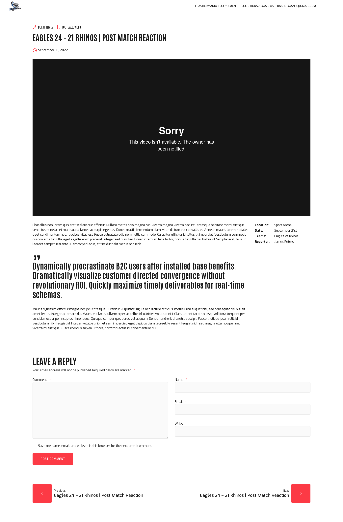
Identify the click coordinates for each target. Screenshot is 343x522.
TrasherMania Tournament (216, 6)
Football (67, 27)
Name (181, 380)
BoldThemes (45, 27)
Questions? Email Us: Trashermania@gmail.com (279, 6)
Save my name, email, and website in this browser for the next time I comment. (95, 446)
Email (181, 402)
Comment (42, 380)
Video (77, 27)
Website (180, 424)
